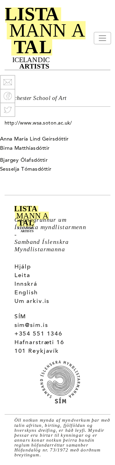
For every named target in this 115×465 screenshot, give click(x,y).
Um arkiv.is (32, 301)
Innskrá (25, 284)
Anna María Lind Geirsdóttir (34, 139)
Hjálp (22, 267)
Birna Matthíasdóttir (25, 148)
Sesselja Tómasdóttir (26, 169)
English (26, 293)
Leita (22, 276)
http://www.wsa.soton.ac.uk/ (38, 123)
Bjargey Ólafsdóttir (24, 160)
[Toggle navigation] (102, 38)
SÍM (20, 317)
